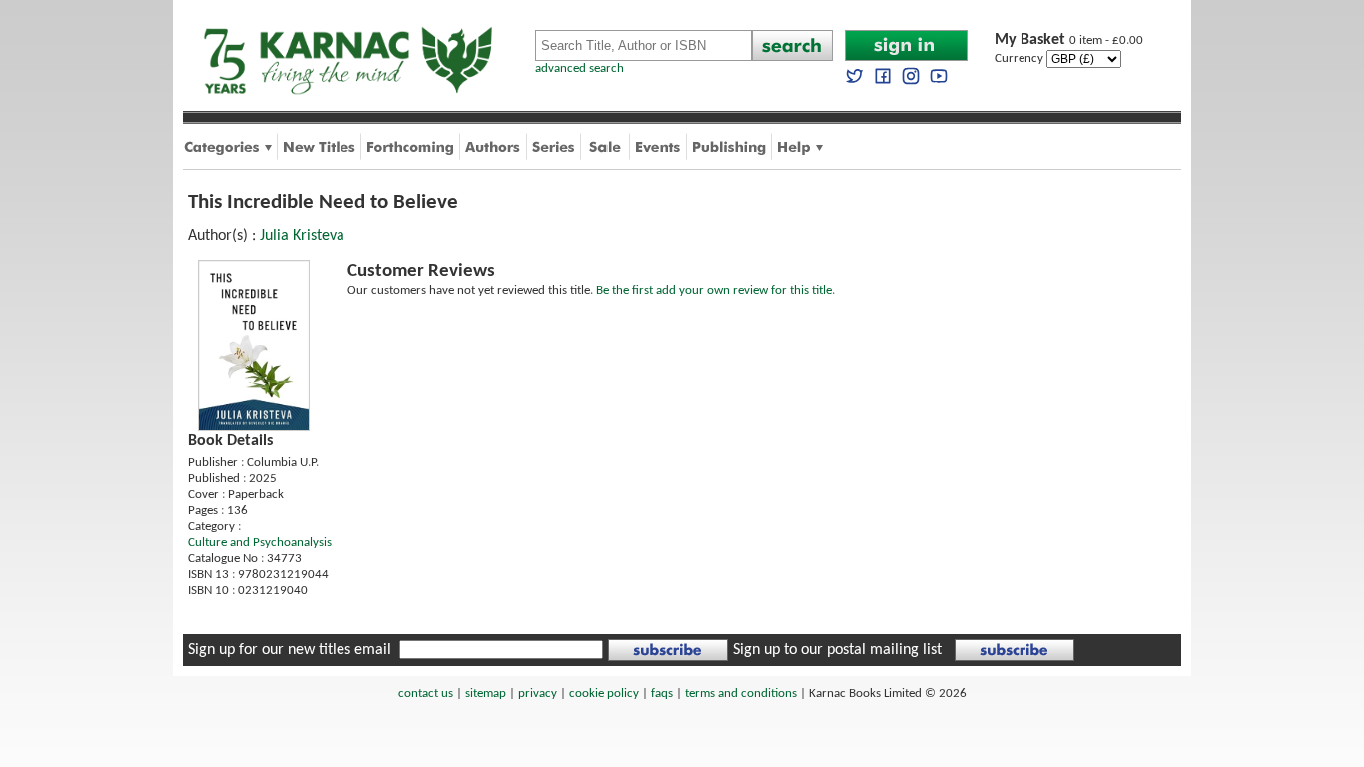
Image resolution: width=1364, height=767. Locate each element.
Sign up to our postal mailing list (837, 650)
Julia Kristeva (302, 236)
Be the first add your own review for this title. (715, 290)
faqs (662, 693)
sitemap (485, 693)
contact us (425, 693)
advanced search (579, 68)
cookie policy (604, 693)
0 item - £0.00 (1069, 40)
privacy (537, 693)
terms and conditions (741, 693)
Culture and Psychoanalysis (260, 542)
